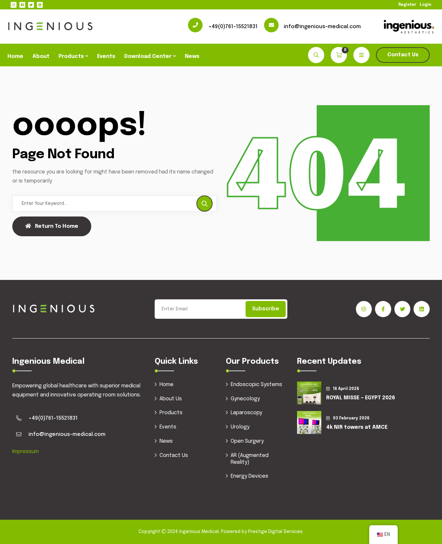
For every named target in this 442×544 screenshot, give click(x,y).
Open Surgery (247, 441)
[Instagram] (14, 5)
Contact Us (402, 55)
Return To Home (56, 226)
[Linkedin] (40, 5)
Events (106, 56)
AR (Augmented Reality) (250, 459)
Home (15, 56)
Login (425, 5)
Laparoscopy (246, 413)
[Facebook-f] (383, 309)
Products (71, 56)
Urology (240, 427)
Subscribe (265, 309)
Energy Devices (249, 476)
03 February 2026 (351, 418)
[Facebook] (22, 5)
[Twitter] (31, 5)
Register (407, 5)
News (192, 56)
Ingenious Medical (199, 531)
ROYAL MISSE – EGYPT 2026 (360, 398)
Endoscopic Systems (256, 384)
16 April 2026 (346, 389)
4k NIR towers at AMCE (357, 427)
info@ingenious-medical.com (322, 26)
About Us (171, 399)
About (41, 56)
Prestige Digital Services (275, 531)
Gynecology (245, 399)
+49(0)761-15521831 (233, 26)
